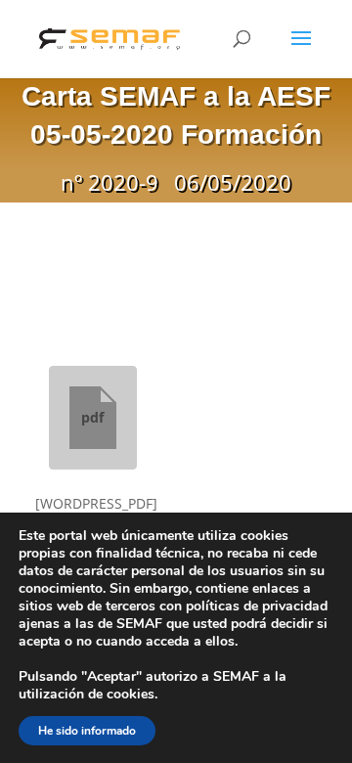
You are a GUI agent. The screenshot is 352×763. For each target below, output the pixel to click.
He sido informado (87, 731)
